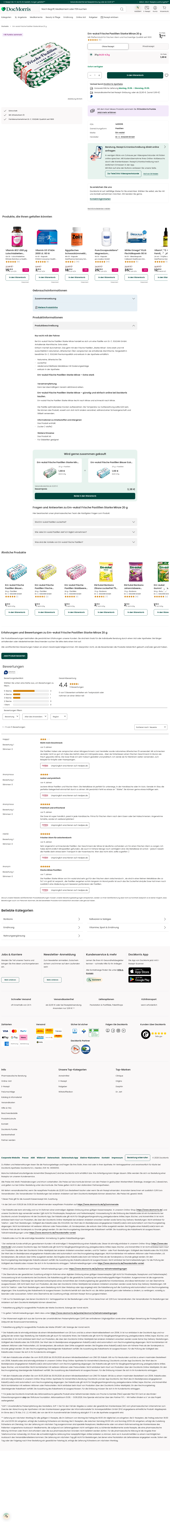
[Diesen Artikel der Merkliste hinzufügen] (166, 75)
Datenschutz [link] (53, 1157)
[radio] (91, 54)
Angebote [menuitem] (22, 17)
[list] (41, 65)
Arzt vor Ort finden (150, 174)
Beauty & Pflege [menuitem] (53, 17)
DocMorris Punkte (9, 1129)
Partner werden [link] (8, 1140)
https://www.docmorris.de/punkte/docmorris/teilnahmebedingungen (84, 1313)
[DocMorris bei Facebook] (113, 1030)
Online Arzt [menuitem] (81, 17)
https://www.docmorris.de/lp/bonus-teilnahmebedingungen (98, 1269)
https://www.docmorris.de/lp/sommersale (97, 1204)
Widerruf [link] (41, 1157)
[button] (123, 174)
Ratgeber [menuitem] (93, 17)
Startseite (4, 26)
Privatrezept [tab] (148, 46)
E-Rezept (5, 1086)
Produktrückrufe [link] (8, 1118)
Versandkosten (8, 1102)
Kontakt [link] (4, 1124)
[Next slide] (163, 252)
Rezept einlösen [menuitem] (111, 17)
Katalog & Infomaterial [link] (11, 1097)
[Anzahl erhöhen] (99, 75)
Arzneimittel (64, 1075)
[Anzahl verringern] (90, 75)
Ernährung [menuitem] (68, 17)
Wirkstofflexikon (66, 1091)
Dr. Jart (119, 1091)
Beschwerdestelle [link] (9, 1113)
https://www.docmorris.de (149, 1210)
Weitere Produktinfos (48, 307)
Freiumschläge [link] (8, 1091)
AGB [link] (33, 1157)
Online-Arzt (6, 1081)
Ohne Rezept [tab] (108, 46)
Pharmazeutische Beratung (13, 1075)
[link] (75, 1049)
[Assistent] (6, 1516)
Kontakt (106, 1157)
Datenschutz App (70, 1157)
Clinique (119, 1075)
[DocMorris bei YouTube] (124, 1030)
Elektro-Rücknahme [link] (90, 1157)
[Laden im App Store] (147, 971)
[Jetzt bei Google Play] (147, 979)
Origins (119, 1081)
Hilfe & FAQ (6, 1108)
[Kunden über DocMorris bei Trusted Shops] (154, 1034)
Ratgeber (63, 1086)
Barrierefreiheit (8, 1134)
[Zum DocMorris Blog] (108, 1030)
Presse (25, 1157)
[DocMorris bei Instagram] (118, 1030)
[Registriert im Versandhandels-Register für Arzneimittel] (94, 1032)
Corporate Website (10, 1157)
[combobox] (82, 9)
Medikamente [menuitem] (36, 17)
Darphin (119, 1086)
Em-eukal (120, 133)
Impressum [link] (117, 1157)
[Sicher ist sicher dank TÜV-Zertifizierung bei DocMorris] (75, 1031)
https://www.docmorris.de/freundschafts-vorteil (52, 1233)
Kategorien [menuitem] (6, 17)
